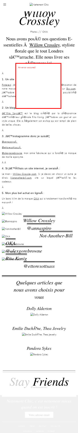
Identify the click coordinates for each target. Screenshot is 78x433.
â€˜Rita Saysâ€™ (12, 113)
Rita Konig (16, 277)
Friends (39, 383)
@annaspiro (39, 231)
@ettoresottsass (39, 288)
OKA (36, 198)
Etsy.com (71, 88)
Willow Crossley (39, 220)
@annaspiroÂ (9, 141)
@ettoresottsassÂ (11, 147)
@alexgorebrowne (12, 153)
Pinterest (6, 85)
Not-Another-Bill (55, 243)
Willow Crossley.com (24, 174)
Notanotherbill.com (21, 177)
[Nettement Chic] (39, 4)
